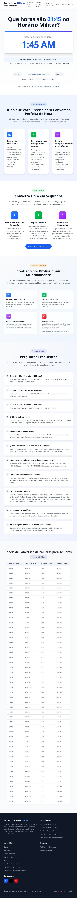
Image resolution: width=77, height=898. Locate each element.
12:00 (11, 687)
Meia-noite (43, 86)
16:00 (11, 727)
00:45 (42, 573)
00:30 (11, 573)
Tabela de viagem (53, 86)
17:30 (11, 742)
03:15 (42, 598)
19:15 (42, 757)
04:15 (42, 608)
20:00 (11, 766)
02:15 (42, 588)
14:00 (11, 707)
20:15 (42, 766)
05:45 (42, 623)
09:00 (11, 657)
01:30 (19, 74)
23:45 (42, 801)
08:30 (11, 652)
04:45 (42, 613)
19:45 (42, 761)
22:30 (11, 791)
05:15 (42, 618)
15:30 (11, 722)
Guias (57, 4)
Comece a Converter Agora (39, 246)
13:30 (11, 702)
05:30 (11, 623)
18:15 (42, 747)
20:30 (11, 771)
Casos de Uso (9, 857)
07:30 (11, 642)
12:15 (42, 687)
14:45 (42, 712)
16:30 (11, 732)
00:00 (11, 568)
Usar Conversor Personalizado (38, 74)
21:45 (42, 781)
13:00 (11, 697)
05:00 (11, 618)
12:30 (11, 692)
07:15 (42, 637)
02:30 (11, 593)
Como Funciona (9, 854)
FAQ (5, 860)
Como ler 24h (35, 86)
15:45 (42, 722)
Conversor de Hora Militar (39, 4)
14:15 (42, 707)
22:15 (42, 786)
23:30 (11, 801)
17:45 (42, 742)
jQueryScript (69, 891)
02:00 (58, 74)
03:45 (42, 603)
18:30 (11, 752)
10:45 (42, 672)
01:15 (38, 79)
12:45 (42, 692)
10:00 (11, 667)
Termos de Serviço (46, 850)
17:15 (42, 737)
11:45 (42, 682)
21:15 (42, 776)
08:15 (42, 647)
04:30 (11, 613)
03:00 (11, 598)
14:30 (11, 712)
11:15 (42, 677)
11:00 (11, 677)
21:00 (11, 776)
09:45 (42, 662)
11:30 (11, 682)
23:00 (11, 796)
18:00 (11, 747)
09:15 (42, 657)
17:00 (11, 737)
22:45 (42, 791)
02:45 (42, 593)
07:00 (11, 637)
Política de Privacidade (48, 847)
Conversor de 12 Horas (30, 4)
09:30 (11, 662)
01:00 (31, 79)
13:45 (42, 702)
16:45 (42, 732)
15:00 (11, 717)
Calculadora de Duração (48, 834)
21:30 (11, 781)
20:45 (42, 771)
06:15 (42, 628)
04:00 (11, 608)
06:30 (11, 632)
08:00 (11, 647)
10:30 (11, 672)
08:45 (42, 652)
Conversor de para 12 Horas (14, 4)
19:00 (11, 757)
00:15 (42, 568)
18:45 (42, 752)
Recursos (7, 850)
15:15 (42, 717)
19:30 (11, 761)
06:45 (42, 632)
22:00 (11, 786)
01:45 (52, 79)
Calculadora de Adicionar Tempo (51, 838)
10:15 (42, 667)
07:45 (42, 642)
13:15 (42, 697)
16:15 (42, 727)
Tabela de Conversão (49, 4)
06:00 (11, 628)
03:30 (11, 603)
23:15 (42, 796)
